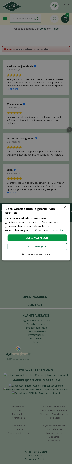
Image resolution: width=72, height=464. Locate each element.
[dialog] (36, 232)
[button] (36, 254)
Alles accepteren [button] (37, 237)
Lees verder (56, 230)
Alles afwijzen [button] (37, 246)
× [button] (64, 207)
